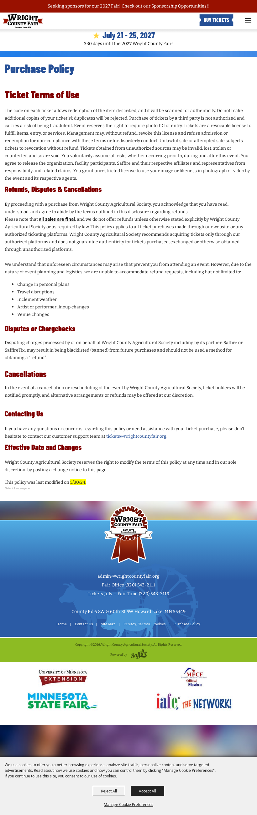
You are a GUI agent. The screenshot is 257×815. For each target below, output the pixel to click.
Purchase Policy (187, 624)
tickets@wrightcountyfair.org (136, 436)
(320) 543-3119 (154, 593)
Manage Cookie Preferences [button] (128, 804)
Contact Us (84, 624)
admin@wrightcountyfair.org (128, 576)
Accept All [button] (147, 790)
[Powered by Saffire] (138, 655)
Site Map (108, 624)
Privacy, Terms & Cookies (144, 624)
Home (61, 624)
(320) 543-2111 (140, 585)
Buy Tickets (216, 20)
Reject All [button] (109, 790)
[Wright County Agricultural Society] (23, 21)
